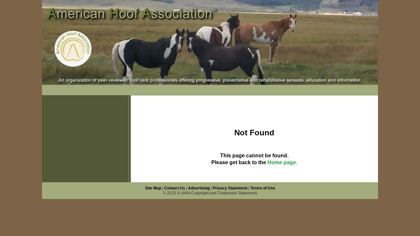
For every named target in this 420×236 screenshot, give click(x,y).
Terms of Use (262, 188)
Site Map (153, 188)
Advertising (199, 188)
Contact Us (174, 188)
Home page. (282, 162)
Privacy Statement (230, 188)
